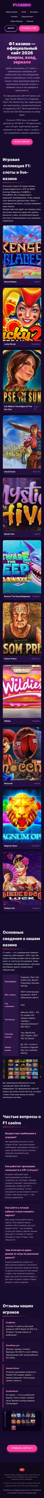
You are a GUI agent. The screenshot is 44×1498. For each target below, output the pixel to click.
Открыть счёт (29, 28)
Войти (11, 28)
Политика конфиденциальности (17, 1490)
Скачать (14, 16)
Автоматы (34, 12)
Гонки (23, 12)
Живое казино (11, 12)
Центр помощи (17, 21)
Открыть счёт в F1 (22, 1448)
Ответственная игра (27, 1493)
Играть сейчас (22, 142)
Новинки (30, 21)
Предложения (27, 16)
